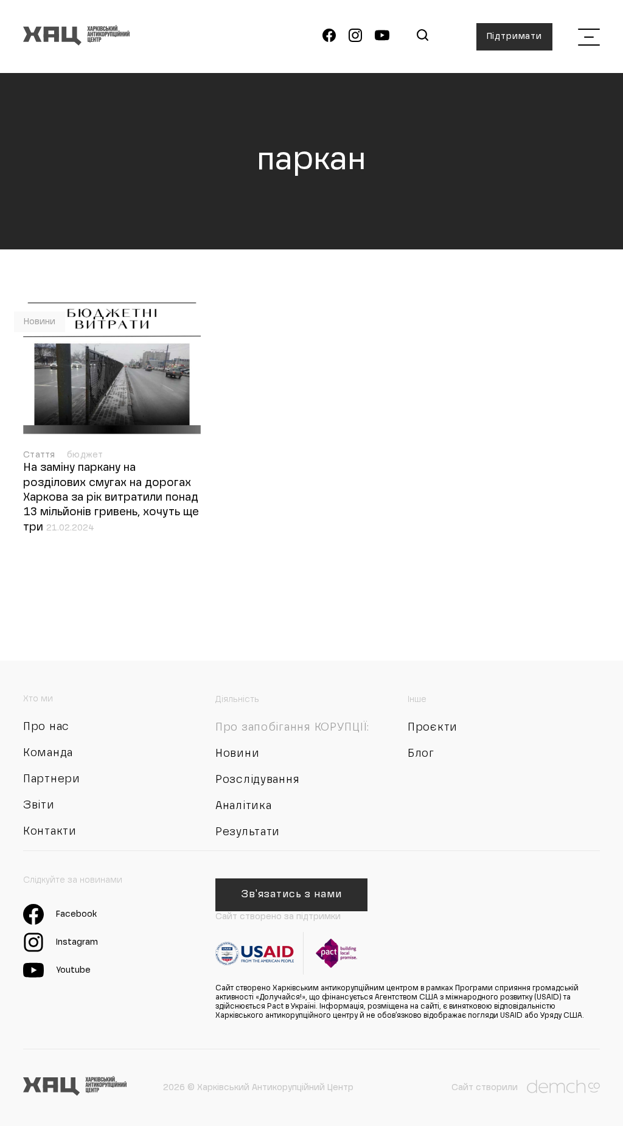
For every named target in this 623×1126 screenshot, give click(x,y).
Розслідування (257, 779)
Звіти (39, 805)
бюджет (85, 455)
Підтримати (514, 36)
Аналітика (243, 806)
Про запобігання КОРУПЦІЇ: (292, 727)
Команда (48, 753)
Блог (421, 753)
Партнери (51, 779)
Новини (39, 322)
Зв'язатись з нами (291, 895)
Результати (247, 832)
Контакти (50, 831)
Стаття (40, 455)
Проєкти (433, 727)
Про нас (46, 726)
